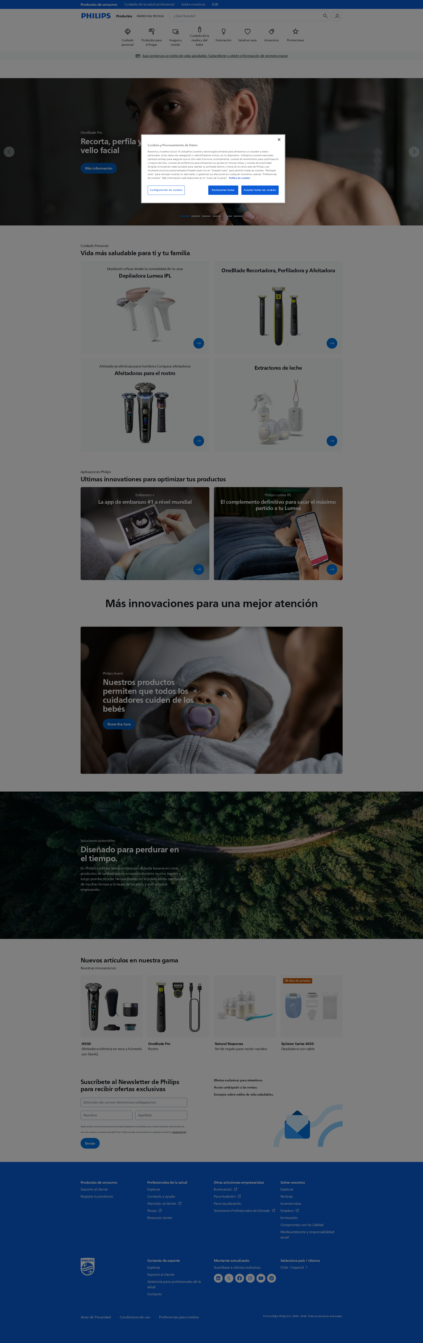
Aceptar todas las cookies (260, 190)
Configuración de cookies (166, 190)
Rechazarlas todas (223, 190)
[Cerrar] (279, 139)
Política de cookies (239, 178)
